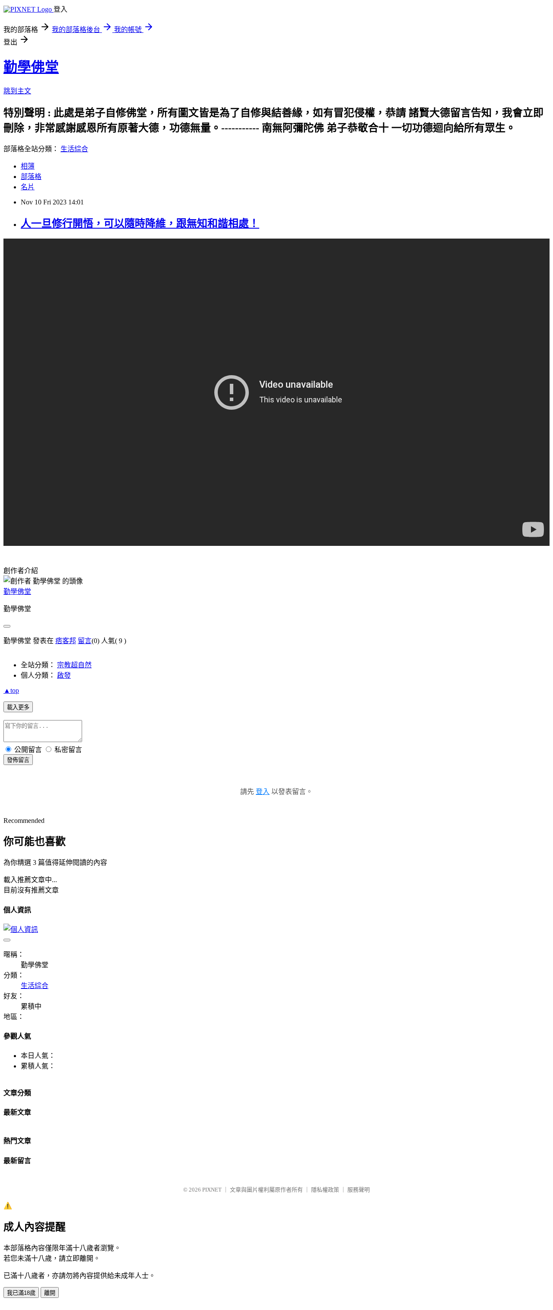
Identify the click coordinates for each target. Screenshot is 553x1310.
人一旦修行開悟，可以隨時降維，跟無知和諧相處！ (140, 223)
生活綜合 (74, 149)
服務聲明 (358, 1189)
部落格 (31, 176)
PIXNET (212, 1189)
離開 (49, 1293)
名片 (28, 187)
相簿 (28, 166)
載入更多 (18, 707)
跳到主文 (17, 91)
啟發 (64, 675)
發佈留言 (18, 760)
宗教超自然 (74, 665)
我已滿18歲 (21, 1293)
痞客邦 (65, 640)
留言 (85, 640)
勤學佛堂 (31, 67)
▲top (11, 690)
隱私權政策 (325, 1189)
